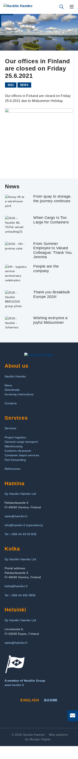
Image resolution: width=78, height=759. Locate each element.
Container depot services (22, 455)
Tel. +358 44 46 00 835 (21, 534)
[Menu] (72, 7)
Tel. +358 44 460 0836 (20, 595)
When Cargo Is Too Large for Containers (51, 220)
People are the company (46, 268)
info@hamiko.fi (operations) (24, 525)
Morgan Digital (40, 739)
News (24, 85)
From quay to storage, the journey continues (52, 198)
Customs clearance (18, 450)
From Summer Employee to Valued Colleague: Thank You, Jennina (53, 250)
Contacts (11, 403)
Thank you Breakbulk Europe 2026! (51, 294)
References (13, 468)
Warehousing (14, 446)
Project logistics (15, 437)
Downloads (12, 389)
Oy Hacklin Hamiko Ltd (20, 493)
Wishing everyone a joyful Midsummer (50, 320)
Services (10, 428)
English (29, 700)
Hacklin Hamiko (15, 376)
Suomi (51, 700)
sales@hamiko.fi (16, 516)
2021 (11, 85)
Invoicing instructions (19, 394)
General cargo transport (21, 441)
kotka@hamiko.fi (16, 586)
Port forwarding (15, 459)
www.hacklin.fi (14, 685)
